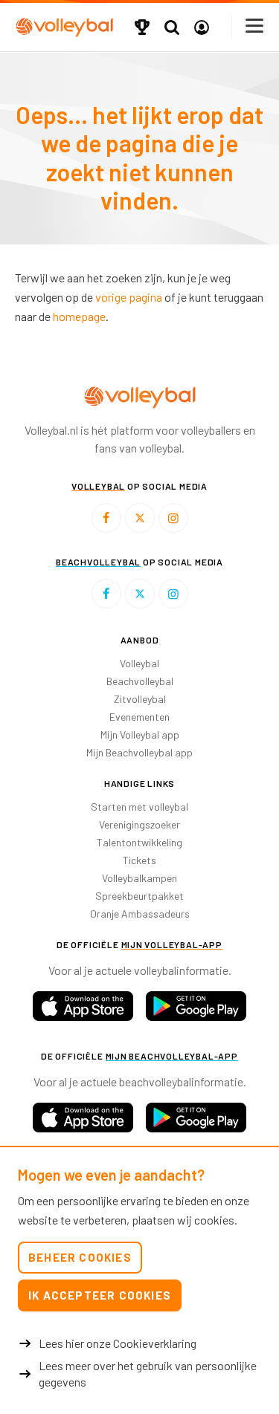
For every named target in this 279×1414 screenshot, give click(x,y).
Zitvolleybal (140, 699)
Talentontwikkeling (139, 842)
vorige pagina (128, 297)
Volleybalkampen (139, 878)
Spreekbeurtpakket (139, 895)
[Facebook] (106, 518)
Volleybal (139, 663)
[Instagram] (173, 518)
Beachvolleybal (139, 681)
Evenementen (139, 716)
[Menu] (255, 25)
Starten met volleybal (139, 806)
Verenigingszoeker (139, 824)
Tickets (139, 860)
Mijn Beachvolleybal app (139, 752)
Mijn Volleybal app (139, 734)
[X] (140, 518)
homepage (79, 316)
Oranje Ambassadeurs (140, 913)
